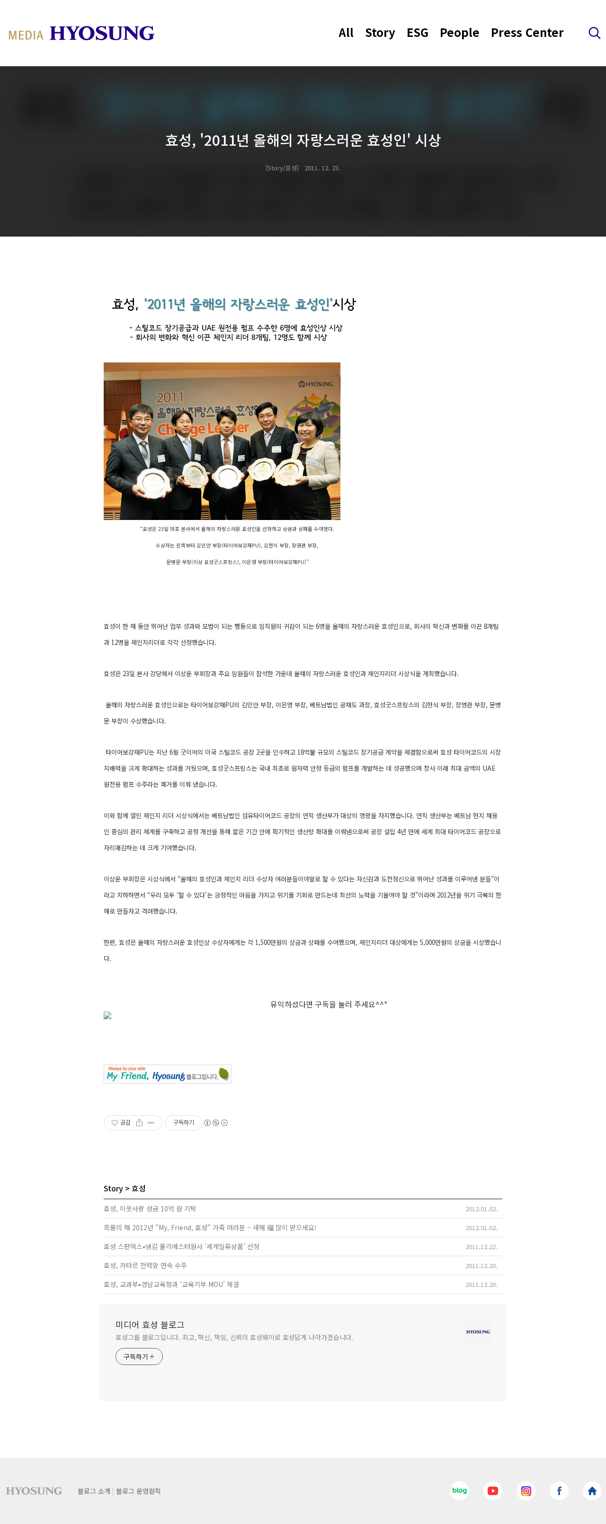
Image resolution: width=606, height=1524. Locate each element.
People (460, 32)
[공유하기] (139, 1123)
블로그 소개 (94, 1491)
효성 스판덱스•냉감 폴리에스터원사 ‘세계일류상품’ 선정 (181, 1246)
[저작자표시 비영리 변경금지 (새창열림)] (215, 1123)
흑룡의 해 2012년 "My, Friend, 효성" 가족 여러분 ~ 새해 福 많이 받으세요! (210, 1227)
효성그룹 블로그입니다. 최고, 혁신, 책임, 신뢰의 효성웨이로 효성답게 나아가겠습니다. (234, 1337)
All (346, 32)
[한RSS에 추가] (303, 1015)
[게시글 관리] (151, 1123)
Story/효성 (282, 167)
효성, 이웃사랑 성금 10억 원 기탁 (150, 1208)
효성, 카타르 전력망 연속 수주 (145, 1265)
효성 (139, 1188)
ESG (417, 32)
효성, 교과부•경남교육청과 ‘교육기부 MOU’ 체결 (171, 1284)
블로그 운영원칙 (138, 1491)
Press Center (527, 32)
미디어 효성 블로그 (150, 1324)
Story (380, 32)
